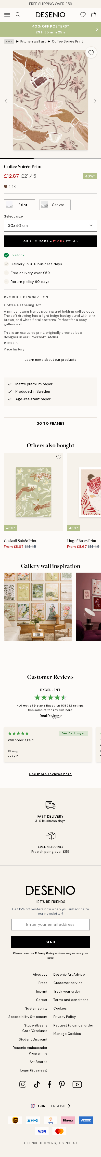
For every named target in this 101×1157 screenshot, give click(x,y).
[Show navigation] (7, 15)
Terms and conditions (70, 1000)
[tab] (17, 157)
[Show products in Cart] (93, 15)
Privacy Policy (44, 953)
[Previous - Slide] (6, 101)
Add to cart (50, 241)
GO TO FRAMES (51, 423)
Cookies (60, 1008)
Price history (14, 349)
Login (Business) (34, 1070)
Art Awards (39, 1062)
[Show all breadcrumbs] (9, 41)
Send (50, 942)
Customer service (68, 983)
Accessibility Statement (28, 1017)
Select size (13, 216)
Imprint (42, 991)
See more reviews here (50, 774)
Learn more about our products (50, 360)
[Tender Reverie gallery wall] (38, 607)
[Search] (18, 15)
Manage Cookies (67, 1034)
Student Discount (33, 1039)
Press (43, 983)
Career (42, 1000)
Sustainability (36, 1008)
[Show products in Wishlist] (82, 15)
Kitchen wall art (33, 41)
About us (40, 974)
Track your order (66, 991)
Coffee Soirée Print (67, 41)
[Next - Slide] (95, 101)
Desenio (65, 1143)
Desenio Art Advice (69, 974)
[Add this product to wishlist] (91, 52)
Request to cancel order (73, 1025)
